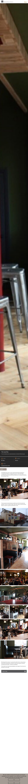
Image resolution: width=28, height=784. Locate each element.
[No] (14, 783)
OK (14, 779)
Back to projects (1, 469)
